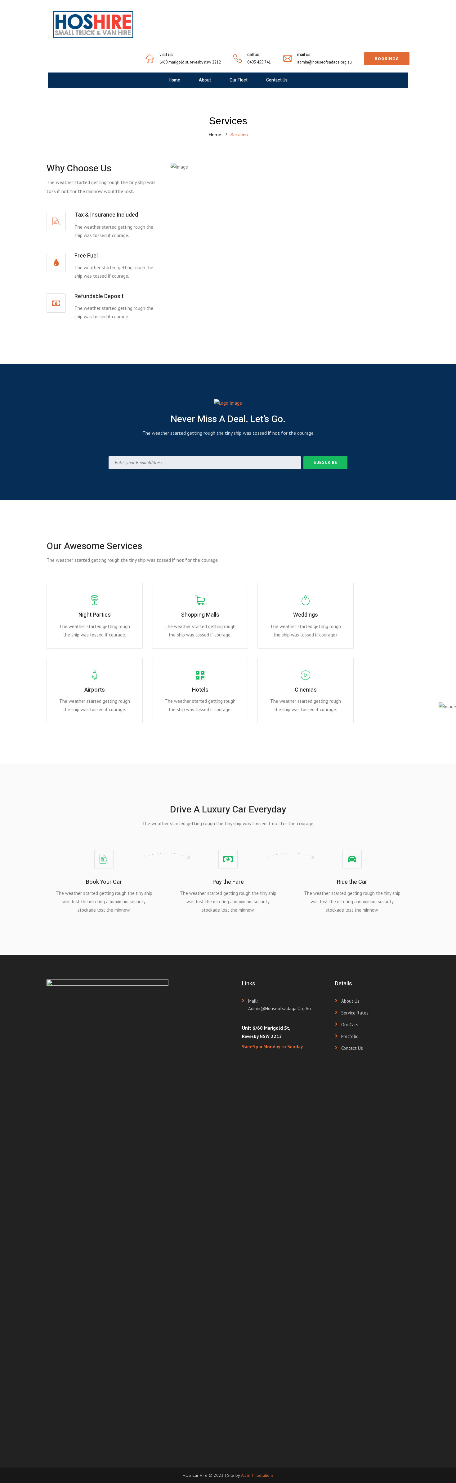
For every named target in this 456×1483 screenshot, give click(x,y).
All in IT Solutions (257, 1475)
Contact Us (277, 80)
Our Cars (349, 1025)
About (205, 80)
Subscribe (325, 462)
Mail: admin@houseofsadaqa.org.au (279, 1004)
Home (174, 80)
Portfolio (350, 1036)
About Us (350, 1001)
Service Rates (355, 1013)
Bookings (387, 59)
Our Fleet (239, 80)
